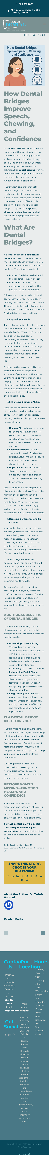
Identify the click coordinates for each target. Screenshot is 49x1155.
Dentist (29, 848)
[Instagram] (9, 1035)
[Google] (13, 1035)
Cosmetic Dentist (17, 848)
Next (40, 35)
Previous (30, 35)
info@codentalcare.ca (16, 1010)
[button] (6, 933)
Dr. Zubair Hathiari (15, 845)
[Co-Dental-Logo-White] (14, 19)
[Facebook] (5, 1035)
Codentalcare (33, 1144)
